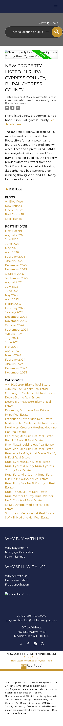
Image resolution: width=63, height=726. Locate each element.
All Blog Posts (14, 201)
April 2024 (12, 351)
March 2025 (13, 303)
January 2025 (14, 312)
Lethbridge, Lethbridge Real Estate (28, 419)
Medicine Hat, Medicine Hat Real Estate (31, 423)
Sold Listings (13, 218)
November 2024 (16, 321)
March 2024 (13, 355)
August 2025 (14, 282)
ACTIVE (42, 23)
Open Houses (14, 210)
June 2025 (12, 291)
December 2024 (16, 316)
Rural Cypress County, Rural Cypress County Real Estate (30, 101)
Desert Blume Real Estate (22, 397)
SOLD (55, 23)
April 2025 (12, 299)
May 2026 (11, 248)
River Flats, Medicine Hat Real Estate (29, 444)
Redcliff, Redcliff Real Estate (24, 440)
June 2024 (12, 342)
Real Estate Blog (16, 214)
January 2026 (14, 261)
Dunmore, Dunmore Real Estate (27, 410)
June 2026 (12, 243)
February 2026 (15, 256)
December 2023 (16, 368)
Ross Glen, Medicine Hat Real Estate (29, 449)
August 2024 (14, 333)
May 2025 (11, 295)
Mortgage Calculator (19, 552)
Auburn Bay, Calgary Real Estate (27, 389)
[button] (21, 643)
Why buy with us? (17, 548)
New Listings (13, 206)
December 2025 (16, 265)
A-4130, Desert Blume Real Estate (27, 384)
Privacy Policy (31, 657)
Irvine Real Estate (17, 414)
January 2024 (14, 363)
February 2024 (15, 359)
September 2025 (16, 278)
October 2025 (14, 273)
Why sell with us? (17, 576)
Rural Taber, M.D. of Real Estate (26, 491)
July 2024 (11, 338)
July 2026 (11, 239)
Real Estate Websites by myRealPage (31, 660)
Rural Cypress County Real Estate (27, 461)
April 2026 (12, 252)
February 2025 (15, 308)
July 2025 (11, 286)
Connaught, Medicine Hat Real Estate (30, 393)
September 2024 (16, 329)
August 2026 (14, 235)
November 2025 (16, 269)
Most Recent (13, 231)
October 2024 (14, 325)
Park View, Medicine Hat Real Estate (29, 436)
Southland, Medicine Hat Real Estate (29, 513)
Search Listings (15, 556)
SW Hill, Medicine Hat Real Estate (27, 517)
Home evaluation (16, 580)
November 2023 (16, 372)
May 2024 (11, 346)
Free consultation (17, 584)
